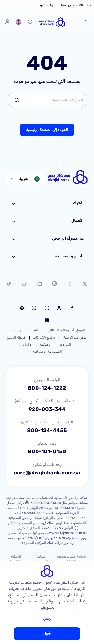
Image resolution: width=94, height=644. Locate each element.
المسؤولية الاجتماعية (47, 351)
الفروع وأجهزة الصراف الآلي (66, 330)
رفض (47, 619)
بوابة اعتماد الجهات (26, 330)
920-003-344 (47, 409)
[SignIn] (7, 22)
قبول (47, 633)
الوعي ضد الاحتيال (74, 337)
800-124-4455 (47, 430)
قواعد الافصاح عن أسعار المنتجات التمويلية (63, 5)
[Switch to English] (18, 21)
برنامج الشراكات (44, 337)
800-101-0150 (47, 451)
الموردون (64, 344)
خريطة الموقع (16, 337)
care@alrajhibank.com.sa (47, 472)
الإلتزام (27, 344)
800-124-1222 (47, 388)
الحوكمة (45, 344)
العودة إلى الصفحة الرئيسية (47, 129)
